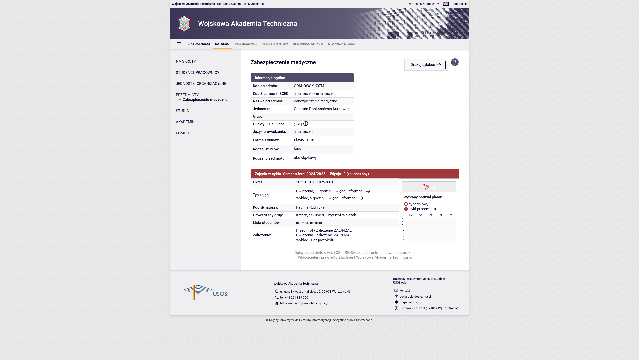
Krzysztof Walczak (341, 215)
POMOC (182, 133)
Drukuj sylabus (423, 64)
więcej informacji (350, 191)
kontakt (405, 290)
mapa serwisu (409, 302)
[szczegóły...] (434, 186)
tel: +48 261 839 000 (294, 298)
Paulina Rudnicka (310, 207)
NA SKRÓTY (186, 61)
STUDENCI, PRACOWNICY (197, 72)
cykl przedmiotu (422, 209)
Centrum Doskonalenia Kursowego (323, 109)
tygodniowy (418, 204)
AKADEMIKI (185, 122)
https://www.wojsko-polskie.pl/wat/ (304, 303)
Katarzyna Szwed (310, 215)
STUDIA (182, 111)
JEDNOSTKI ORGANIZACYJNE (201, 84)
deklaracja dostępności (415, 296)
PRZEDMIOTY (187, 95)
